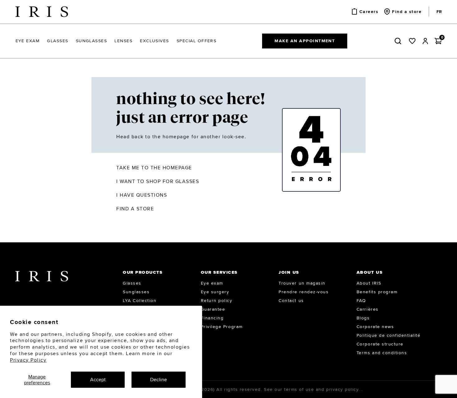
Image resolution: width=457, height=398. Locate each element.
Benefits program (377, 292)
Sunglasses (136, 292)
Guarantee (213, 309)
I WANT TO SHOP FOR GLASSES (157, 181)
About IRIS (369, 283)
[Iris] (41, 11)
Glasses (132, 283)
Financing (212, 318)
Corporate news (375, 326)
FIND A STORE (135, 208)
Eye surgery (215, 292)
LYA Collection (139, 300)
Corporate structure (380, 344)
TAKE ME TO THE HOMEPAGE (154, 167)
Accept (98, 379)
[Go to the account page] (425, 41)
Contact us (291, 300)
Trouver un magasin (302, 283)
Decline (158, 379)
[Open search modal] (399, 41)
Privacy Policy (28, 360)
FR (439, 11)
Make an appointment (305, 41)
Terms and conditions (382, 353)
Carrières (368, 309)
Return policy (217, 300)
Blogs (363, 318)
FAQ (361, 300)
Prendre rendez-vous (304, 292)
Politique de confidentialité (389, 335)
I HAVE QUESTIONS (141, 195)
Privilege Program (222, 326)
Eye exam (212, 283)
